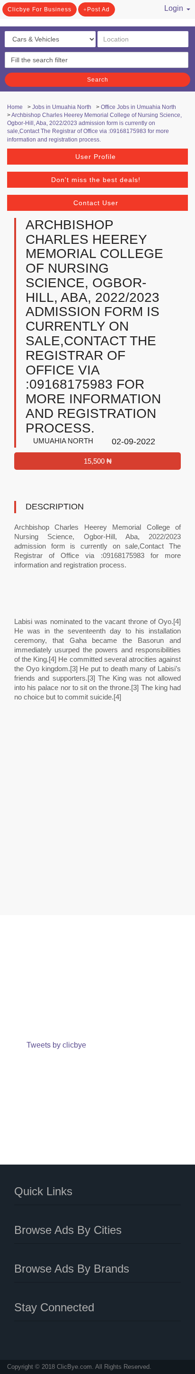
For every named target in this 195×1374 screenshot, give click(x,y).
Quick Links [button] (43, 1191)
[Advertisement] (97, 814)
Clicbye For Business (39, 9)
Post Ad (98, 9)
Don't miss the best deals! (96, 179)
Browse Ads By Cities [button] (68, 1230)
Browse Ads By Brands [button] (71, 1268)
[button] (171, 7)
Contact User (95, 203)
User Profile (95, 156)
